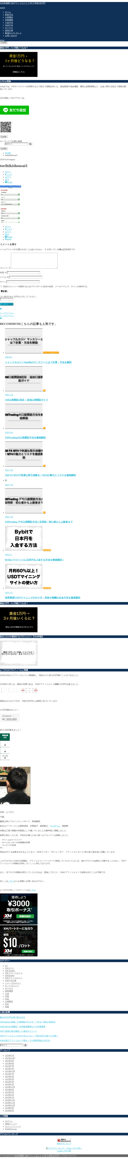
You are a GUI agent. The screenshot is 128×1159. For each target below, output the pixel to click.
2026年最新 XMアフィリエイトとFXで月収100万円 (22, 3)
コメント (5, 268)
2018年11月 (10, 1103)
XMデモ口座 (10, 980)
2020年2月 (9, 1084)
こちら (11, 881)
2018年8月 (9, 1111)
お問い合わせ (11, 36)
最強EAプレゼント (13, 33)
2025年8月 (9, 1063)
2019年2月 (9, 1095)
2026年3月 (9, 1055)
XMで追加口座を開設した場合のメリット (18, 1031)
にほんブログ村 (64, 1151)
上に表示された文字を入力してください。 (19, 297)
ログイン (9, 1121)
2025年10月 (10, 1058)
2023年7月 (9, 1074)
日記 (7, 1004)
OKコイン (9, 968)
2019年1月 (9, 1097)
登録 (7, 1007)
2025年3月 (9, 1069)
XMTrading (9, 975)
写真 (7, 996)
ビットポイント (12, 986)
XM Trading (10, 971)
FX (6, 966)
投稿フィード (11, 1124)
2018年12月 (10, 1100)
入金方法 (9, 22)
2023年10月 (10, 1071)
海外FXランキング (64, 1144)
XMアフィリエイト (13, 978)
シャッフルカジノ (13, 983)
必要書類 (9, 20)
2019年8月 (9, 1090)
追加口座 (9, 30)
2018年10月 (10, 1105)
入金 (7, 994)
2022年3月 (9, 1082)
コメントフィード (13, 1126)
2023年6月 (9, 1076)
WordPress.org (11, 1129)
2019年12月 (10, 1087)
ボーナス (9, 28)
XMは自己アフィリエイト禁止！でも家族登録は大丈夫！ (25, 1040)
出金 (7, 999)
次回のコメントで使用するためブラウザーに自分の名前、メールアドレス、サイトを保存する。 (46, 286)
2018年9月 (9, 1108)
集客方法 (9, 15)
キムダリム (55, 826)
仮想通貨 (9, 991)
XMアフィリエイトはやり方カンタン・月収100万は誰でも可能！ (29, 1036)
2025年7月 (9, 1066)
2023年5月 (9, 1079)
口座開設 (9, 17)
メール (4, 277)
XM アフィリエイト (14, 973)
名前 (3, 272)
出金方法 (9, 25)
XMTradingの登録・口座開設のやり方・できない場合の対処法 (27, 1022)
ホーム (8, 12)
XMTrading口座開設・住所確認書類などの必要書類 (22, 1027)
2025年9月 (9, 1061)
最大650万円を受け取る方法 (12, 1017)
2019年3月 (9, 1092)
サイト (3, 282)
